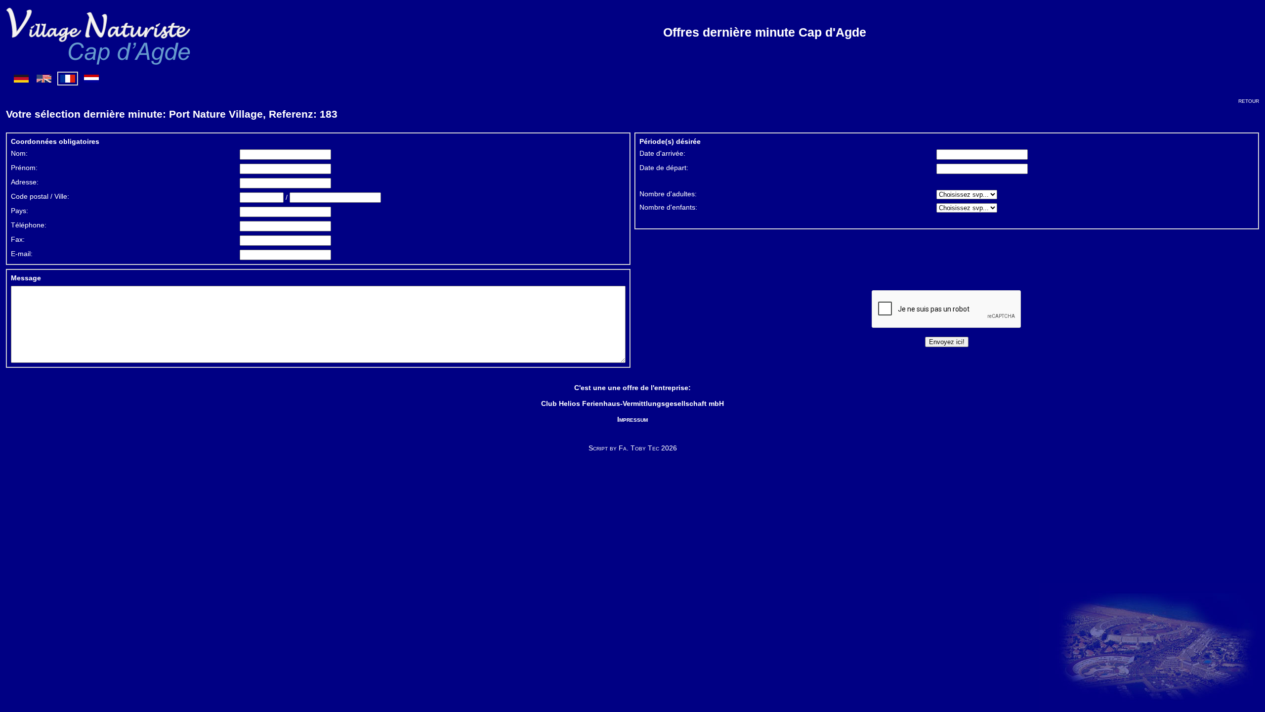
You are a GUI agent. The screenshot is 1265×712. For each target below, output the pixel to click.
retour (1248, 100)
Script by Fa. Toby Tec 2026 (633, 448)
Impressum (632, 419)
